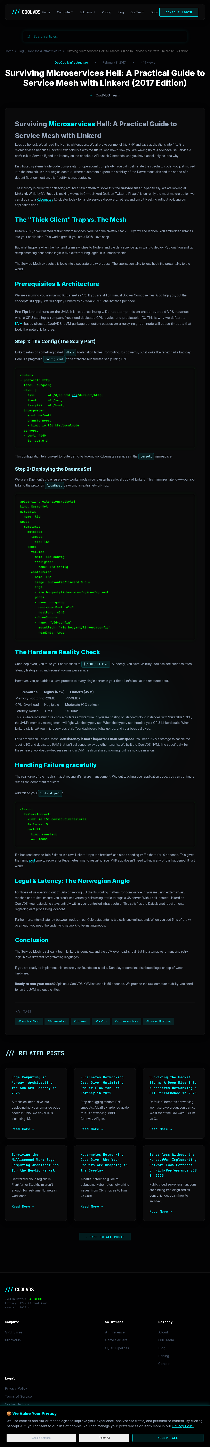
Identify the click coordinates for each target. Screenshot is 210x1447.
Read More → (23, 1129)
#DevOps (101, 1021)
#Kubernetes (57, 1021)
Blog (121, 12)
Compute (63, 12)
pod (32, 860)
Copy (187, 372)
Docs (154, 12)
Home (46, 12)
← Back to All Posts (105, 1237)
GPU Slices (13, 1332)
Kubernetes (45, 199)
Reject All (104, 1437)
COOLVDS (26, 12)
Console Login (178, 12)
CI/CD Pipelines (117, 1348)
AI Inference (115, 1332)
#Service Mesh (29, 1021)
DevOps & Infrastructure (44, 51)
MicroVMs (13, 1340)
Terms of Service (18, 1396)
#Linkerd (80, 1021)
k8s (74, 395)
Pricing (106, 12)
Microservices (71, 124)
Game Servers (116, 1340)
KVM (19, 324)
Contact (164, 1364)
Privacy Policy (183, 1426)
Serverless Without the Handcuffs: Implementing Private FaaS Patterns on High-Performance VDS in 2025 (173, 1165)
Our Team (137, 12)
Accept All (168, 1438)
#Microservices (126, 1021)
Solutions (86, 12)
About (163, 1332)
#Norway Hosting (158, 1021)
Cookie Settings (41, 1437)
